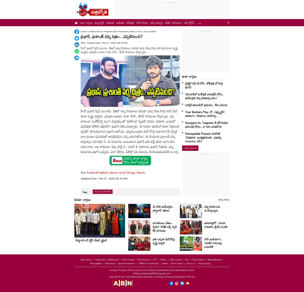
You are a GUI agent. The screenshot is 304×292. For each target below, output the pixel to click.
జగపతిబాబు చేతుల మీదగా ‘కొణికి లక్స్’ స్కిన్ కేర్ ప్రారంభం (165, 226)
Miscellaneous (214, 260)
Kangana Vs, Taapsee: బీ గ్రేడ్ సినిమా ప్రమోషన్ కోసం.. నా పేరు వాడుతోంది (206, 124)
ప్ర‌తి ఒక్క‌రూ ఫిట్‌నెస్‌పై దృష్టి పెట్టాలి (164, 241)
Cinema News (95, 31)
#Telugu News (102, 191)
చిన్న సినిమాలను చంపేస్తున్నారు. (212, 208)
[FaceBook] (76, 31)
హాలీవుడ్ (130, 23)
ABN (83, 43)
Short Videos (177, 263)
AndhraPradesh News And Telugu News (115, 172)
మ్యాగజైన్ (99, 23)
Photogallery (96, 263)
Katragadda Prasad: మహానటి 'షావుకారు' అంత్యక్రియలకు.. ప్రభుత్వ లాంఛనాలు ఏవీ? (203, 137)
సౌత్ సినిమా (142, 23)
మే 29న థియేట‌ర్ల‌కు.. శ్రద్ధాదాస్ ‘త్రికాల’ (163, 208)
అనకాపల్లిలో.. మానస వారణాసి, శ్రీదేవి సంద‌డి (215, 225)
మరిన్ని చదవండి (190, 148)
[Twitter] (76, 38)
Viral (187, 260)
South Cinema (128, 260)
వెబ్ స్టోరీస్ (189, 23)
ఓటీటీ (167, 23)
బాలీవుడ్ (120, 23)
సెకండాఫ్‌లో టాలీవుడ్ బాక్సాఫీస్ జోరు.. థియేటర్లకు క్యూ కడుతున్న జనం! (204, 96)
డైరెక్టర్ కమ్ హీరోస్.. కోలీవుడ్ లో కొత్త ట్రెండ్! (204, 85)
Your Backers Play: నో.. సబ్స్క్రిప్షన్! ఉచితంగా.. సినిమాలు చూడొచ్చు (205, 114)
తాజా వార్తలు (86, 23)
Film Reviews (144, 260)
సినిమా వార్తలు (82, 199)
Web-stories (175, 260)
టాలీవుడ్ (110, 23)
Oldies (165, 263)
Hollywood (110, 263)
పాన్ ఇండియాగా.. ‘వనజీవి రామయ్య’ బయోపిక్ (213, 243)
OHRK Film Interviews (148, 263)
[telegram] (76, 57)
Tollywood (100, 260)
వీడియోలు (177, 23)
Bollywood (113, 260)
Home (83, 31)
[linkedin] (76, 44)
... (198, 23)
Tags (84, 192)
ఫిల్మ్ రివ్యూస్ (156, 23)
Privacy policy (204, 263)
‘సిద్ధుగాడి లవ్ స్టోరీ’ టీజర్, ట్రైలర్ (91, 240)
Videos (163, 260)
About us (190, 263)
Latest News (86, 260)
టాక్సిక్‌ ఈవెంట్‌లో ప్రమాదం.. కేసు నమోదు (206, 105)
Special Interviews (126, 263)
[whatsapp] (76, 51)
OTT (155, 260)
